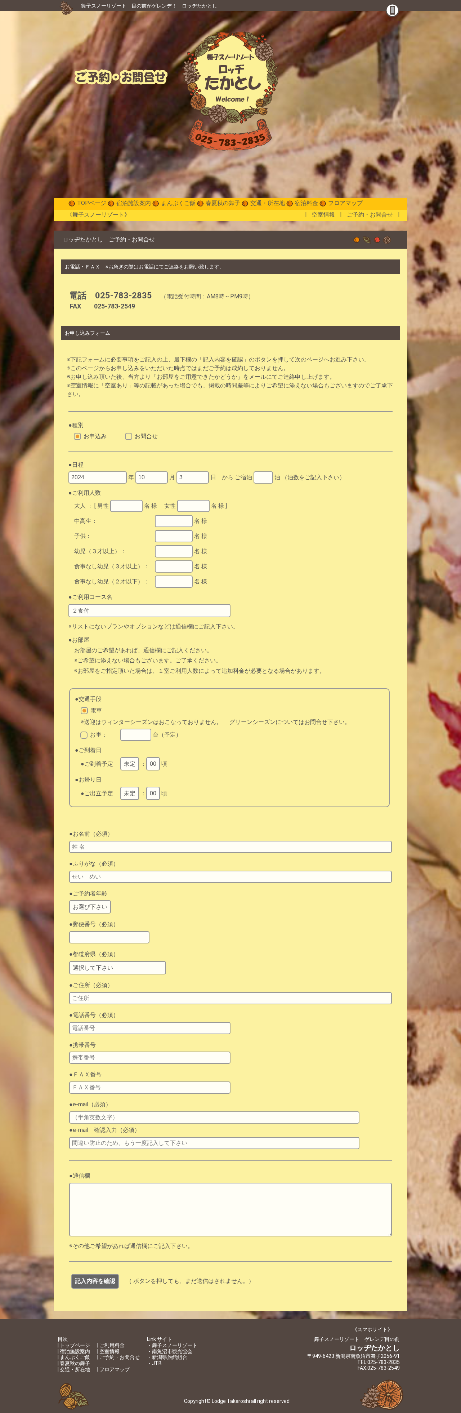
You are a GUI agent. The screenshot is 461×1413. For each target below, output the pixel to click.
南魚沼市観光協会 (172, 1351)
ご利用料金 (112, 1345)
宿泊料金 (306, 203)
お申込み (95, 436)
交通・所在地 (267, 203)
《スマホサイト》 (372, 1329)
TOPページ (91, 203)
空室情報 (323, 214)
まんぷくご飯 (178, 203)
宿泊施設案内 (133, 203)
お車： (98, 734)
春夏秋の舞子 (223, 203)
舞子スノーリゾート (103, 6)
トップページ (75, 1345)
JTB (157, 1363)
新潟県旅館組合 (169, 1357)
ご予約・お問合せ (370, 214)
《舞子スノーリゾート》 (98, 214)
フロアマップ (345, 203)
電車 (96, 710)
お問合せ (146, 436)
